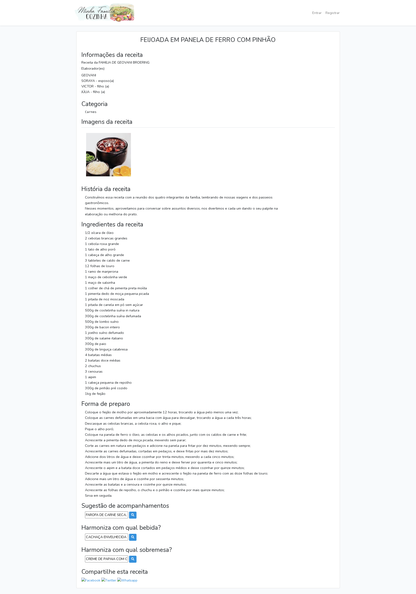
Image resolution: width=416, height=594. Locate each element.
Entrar (317, 12)
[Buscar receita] (132, 515)
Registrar (332, 12)
